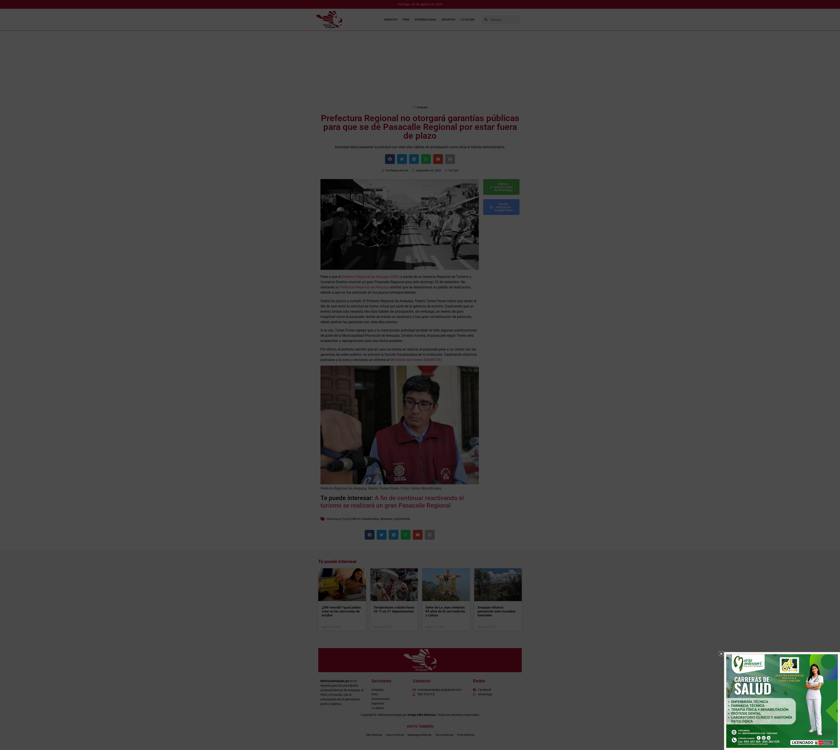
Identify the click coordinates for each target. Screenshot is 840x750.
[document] (420, 375)
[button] (721, 653)
